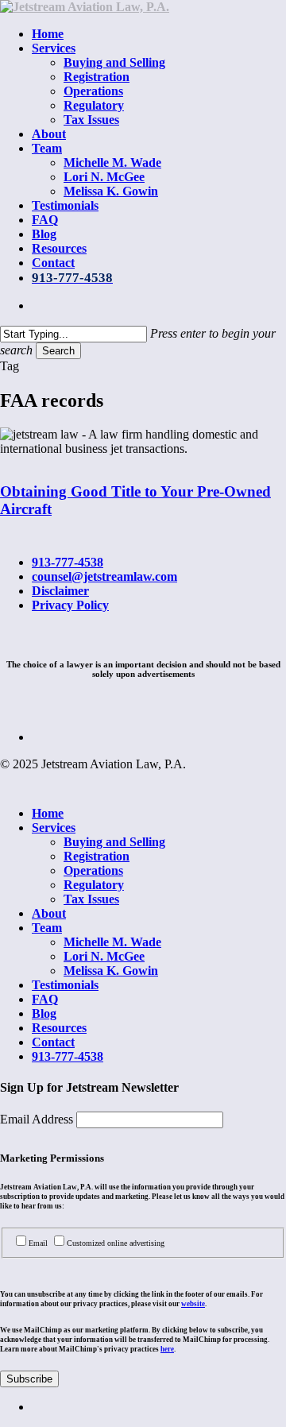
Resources (59, 1027)
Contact (53, 1042)
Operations (93, 870)
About (49, 913)
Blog (44, 1013)
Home (48, 813)
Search (58, 351)
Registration (96, 856)
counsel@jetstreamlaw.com (104, 576)
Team (47, 927)
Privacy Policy (70, 605)
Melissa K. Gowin (111, 970)
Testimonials (65, 985)
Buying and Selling (114, 842)
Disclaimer (60, 590)
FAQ (45, 999)
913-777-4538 (67, 562)
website (193, 1304)
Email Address (38, 1119)
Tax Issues (91, 899)
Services (53, 827)
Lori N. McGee (104, 956)
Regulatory (94, 884)
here (167, 1349)
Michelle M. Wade (112, 942)
